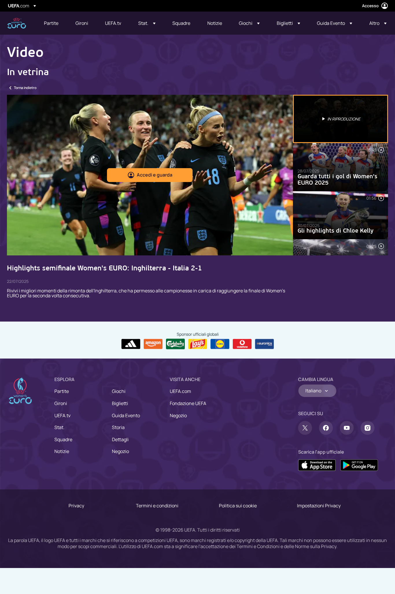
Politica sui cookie (238, 505)
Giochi (118, 391)
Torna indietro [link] (25, 87)
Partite (61, 391)
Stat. (59, 427)
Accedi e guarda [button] (154, 175)
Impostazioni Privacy (319, 505)
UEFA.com (180, 391)
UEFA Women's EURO (16, 23)
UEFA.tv (62, 415)
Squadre (63, 439)
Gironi (60, 403)
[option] (340, 119)
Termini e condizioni (157, 505)
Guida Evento (126, 415)
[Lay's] (197, 344)
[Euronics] (264, 344)
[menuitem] (52, 23)
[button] (146, 23)
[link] (51, 23)
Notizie (61, 451)
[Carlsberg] (175, 344)
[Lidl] (220, 344)
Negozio (120, 451)
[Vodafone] (242, 344)
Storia (118, 427)
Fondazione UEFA (188, 403)
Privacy (76, 505)
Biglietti (120, 403)
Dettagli (120, 439)
